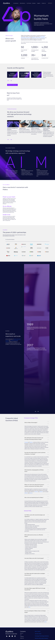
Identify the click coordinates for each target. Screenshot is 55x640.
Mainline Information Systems (38, 37)
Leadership (22, 636)
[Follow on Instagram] (15, 636)
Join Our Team (38, 633)
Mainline (31, 442)
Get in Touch (37, 631)
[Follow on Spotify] (12, 636)
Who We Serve (22, 3)
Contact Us (44, 3)
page (45, 621)
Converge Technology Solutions (42, 636)
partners (41, 491)
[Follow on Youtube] (9, 636)
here (29, 607)
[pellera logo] (6, 3)
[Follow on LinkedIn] (7, 636)
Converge (26, 442)
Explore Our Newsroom (12, 84)
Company (33, 3)
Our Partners (29, 3)
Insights (38, 3)
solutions (36, 491)
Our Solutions (15, 3)
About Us (21, 633)
